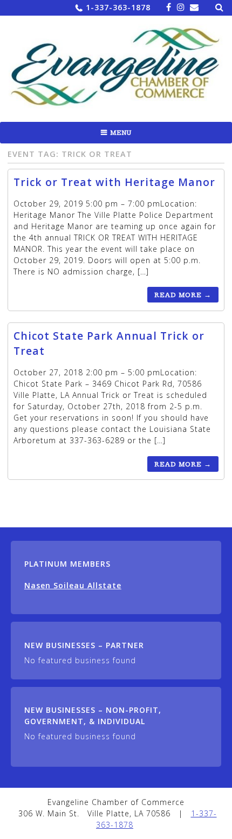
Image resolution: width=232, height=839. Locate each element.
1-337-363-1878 (118, 7)
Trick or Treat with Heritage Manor (114, 182)
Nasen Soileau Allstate (72, 585)
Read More (182, 295)
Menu (121, 132)
